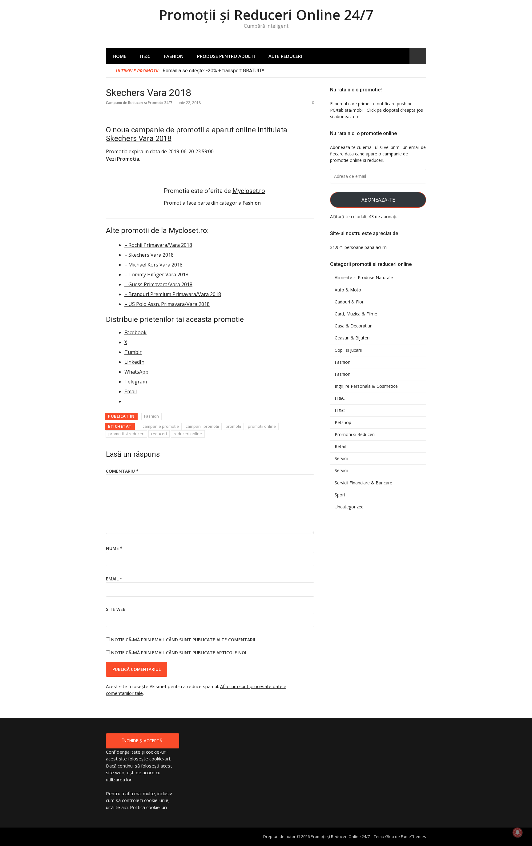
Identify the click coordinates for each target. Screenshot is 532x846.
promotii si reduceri (126, 433)
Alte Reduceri (285, 56)
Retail (340, 446)
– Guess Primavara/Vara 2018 (158, 284)
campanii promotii (202, 426)
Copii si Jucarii (348, 350)
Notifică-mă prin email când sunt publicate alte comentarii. (183, 640)
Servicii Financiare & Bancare (363, 483)
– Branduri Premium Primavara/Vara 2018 (172, 294)
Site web (116, 609)
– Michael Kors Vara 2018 (153, 264)
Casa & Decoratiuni (354, 326)
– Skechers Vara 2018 (149, 254)
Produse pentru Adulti (226, 56)
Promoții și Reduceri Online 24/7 (266, 14)
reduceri (159, 433)
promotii (233, 426)
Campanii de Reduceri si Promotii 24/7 (139, 102)
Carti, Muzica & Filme (356, 314)
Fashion (173, 56)
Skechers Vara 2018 (138, 138)
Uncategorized (349, 507)
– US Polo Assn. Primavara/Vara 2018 (167, 304)
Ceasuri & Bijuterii (352, 338)
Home (119, 56)
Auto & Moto (348, 290)
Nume (114, 548)
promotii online (262, 426)
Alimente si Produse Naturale (364, 277)
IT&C (145, 56)
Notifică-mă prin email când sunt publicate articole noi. (179, 653)
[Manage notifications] (517, 832)
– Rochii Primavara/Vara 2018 (158, 245)
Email (114, 579)
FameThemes (413, 836)
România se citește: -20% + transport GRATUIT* (213, 71)
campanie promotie (161, 426)
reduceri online (188, 433)
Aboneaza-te (378, 199)
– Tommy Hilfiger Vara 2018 (156, 274)
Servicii (341, 458)
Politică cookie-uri (148, 807)
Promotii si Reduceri (355, 434)
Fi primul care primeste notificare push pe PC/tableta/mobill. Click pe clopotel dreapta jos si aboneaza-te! (376, 110)
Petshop (343, 422)
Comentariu (122, 471)
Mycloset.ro (248, 190)
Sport (340, 495)
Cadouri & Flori (350, 302)
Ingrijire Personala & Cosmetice (366, 386)
